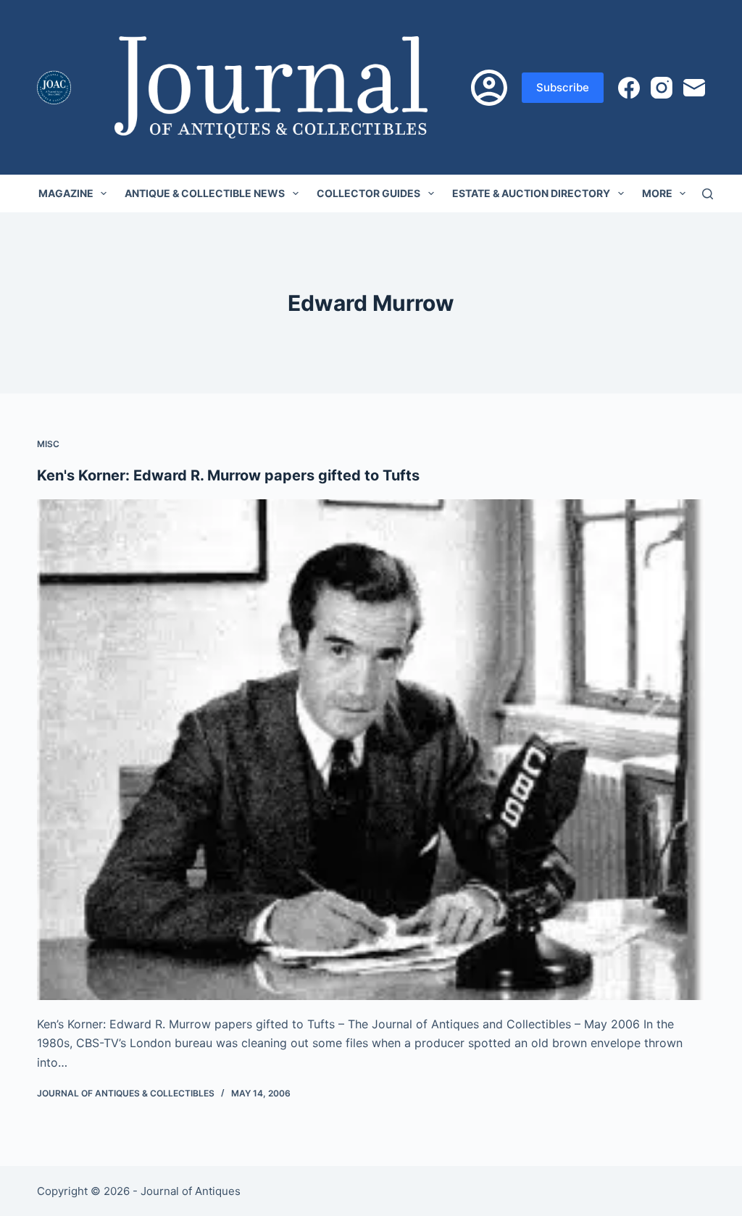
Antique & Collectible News (205, 193)
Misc (48, 443)
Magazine (65, 193)
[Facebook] (629, 88)
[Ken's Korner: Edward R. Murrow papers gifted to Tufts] (371, 749)
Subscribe (562, 87)
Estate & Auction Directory (531, 193)
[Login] (489, 88)
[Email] (694, 88)
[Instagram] (661, 88)
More (657, 193)
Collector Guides (368, 193)
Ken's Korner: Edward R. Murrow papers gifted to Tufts (228, 475)
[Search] (707, 193)
